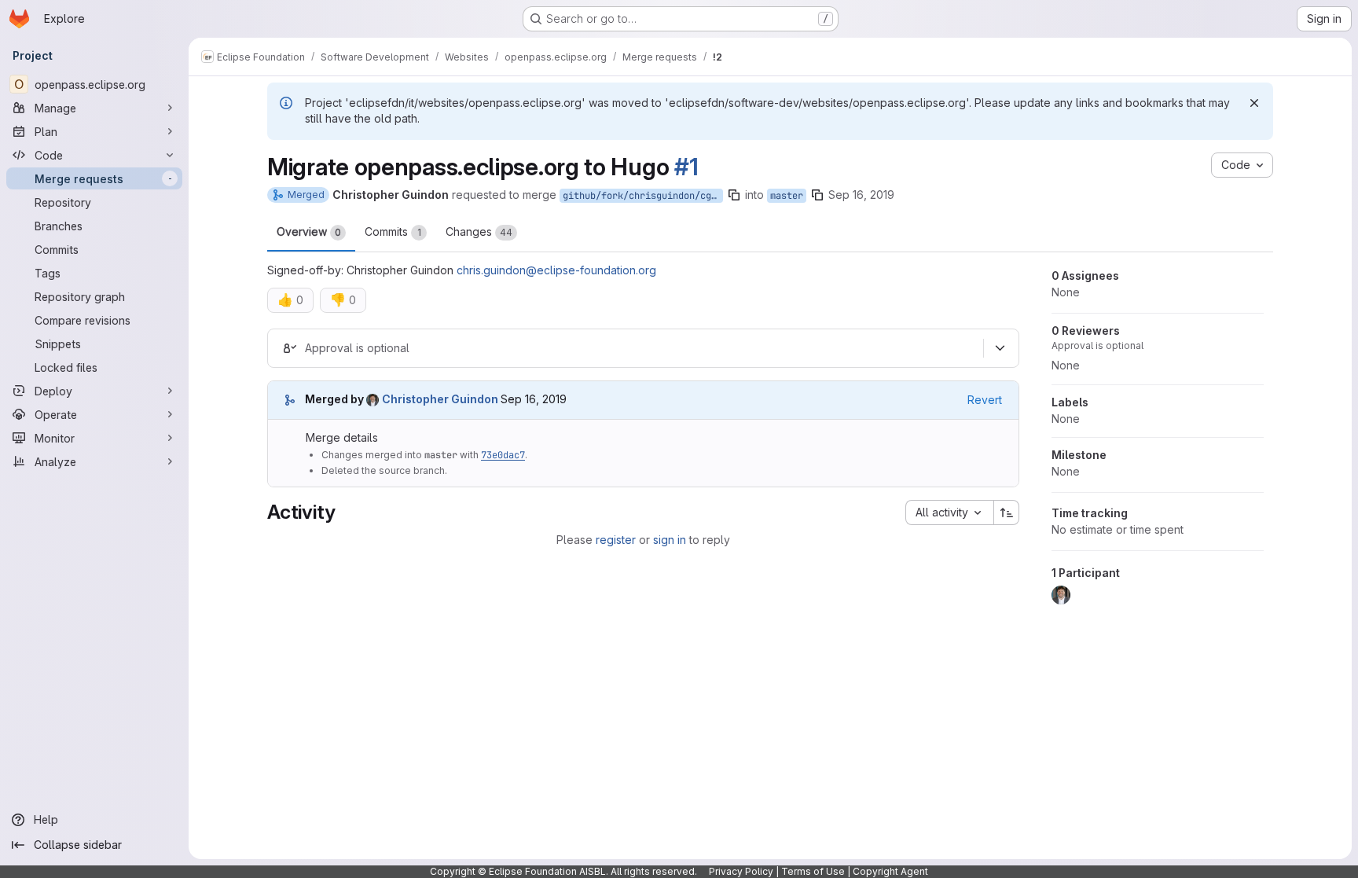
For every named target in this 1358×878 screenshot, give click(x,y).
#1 (686, 166)
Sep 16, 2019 (861, 194)
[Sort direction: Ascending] (1006, 512)
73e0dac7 (503, 455)
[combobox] (949, 512)
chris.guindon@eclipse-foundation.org (556, 270)
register (616, 539)
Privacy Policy (741, 871)
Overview (309, 231)
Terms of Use (813, 871)
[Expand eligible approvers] (999, 348)
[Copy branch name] (734, 195)
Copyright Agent (890, 871)
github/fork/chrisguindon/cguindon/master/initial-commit (643, 195)
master (786, 195)
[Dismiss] (1254, 103)
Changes (479, 231)
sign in (669, 539)
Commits (393, 231)
